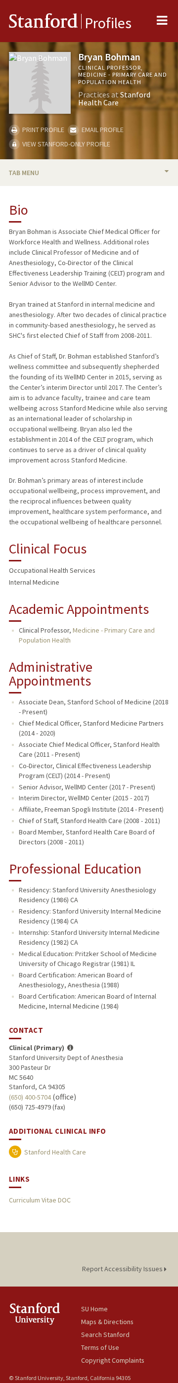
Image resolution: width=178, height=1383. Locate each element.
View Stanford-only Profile (65, 143)
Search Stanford (105, 1334)
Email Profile (101, 129)
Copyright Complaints (112, 1360)
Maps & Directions (107, 1321)
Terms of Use (100, 1347)
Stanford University (45, 1313)
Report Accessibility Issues (123, 1268)
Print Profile (42, 129)
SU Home (94, 1308)
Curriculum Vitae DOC (40, 1200)
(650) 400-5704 (30, 1097)
